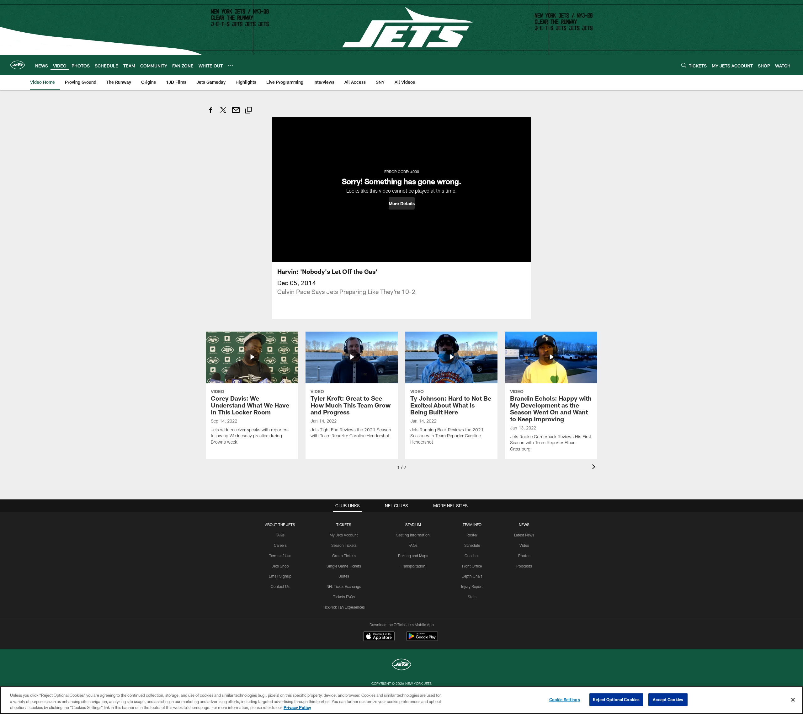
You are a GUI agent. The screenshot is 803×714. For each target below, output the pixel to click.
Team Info (472, 524)
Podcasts (524, 566)
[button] (402, 203)
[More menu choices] (230, 65)
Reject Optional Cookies (616, 699)
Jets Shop (280, 566)
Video (524, 545)
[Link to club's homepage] (17, 64)
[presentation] (594, 467)
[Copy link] (248, 111)
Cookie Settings (564, 699)
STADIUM (413, 524)
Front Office (472, 566)
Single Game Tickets (344, 566)
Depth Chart (472, 576)
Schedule (472, 545)
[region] (401, 700)
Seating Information (413, 535)
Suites (343, 576)
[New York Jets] (401, 665)
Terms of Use (280, 555)
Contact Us (280, 586)
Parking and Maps (413, 555)
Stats (472, 596)
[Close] (793, 699)
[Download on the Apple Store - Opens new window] (379, 636)
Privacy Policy (297, 707)
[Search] (683, 65)
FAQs (280, 535)
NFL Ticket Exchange (344, 586)
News (524, 524)
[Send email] (236, 113)
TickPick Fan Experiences (344, 607)
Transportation (413, 566)
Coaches (472, 555)
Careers (280, 545)
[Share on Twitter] (223, 113)
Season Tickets (344, 545)
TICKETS (343, 524)
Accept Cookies (668, 699)
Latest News (524, 535)
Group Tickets (344, 555)
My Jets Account (344, 535)
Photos (524, 555)
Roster (471, 535)
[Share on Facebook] (211, 113)
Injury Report (472, 586)
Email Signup (280, 576)
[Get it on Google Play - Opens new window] (422, 639)
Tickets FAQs (344, 596)
